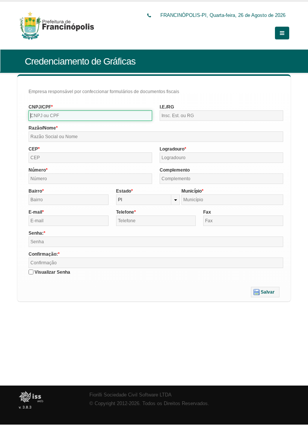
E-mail (35, 212)
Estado (123, 191)
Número (37, 170)
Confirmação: (43, 254)
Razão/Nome (42, 128)
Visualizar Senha (52, 272)
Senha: (36, 233)
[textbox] (90, 115)
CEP (33, 149)
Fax (207, 212)
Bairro (35, 191)
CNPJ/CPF (40, 107)
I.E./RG (167, 107)
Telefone (125, 212)
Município (191, 191)
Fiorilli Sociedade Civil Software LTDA (130, 395)
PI (120, 199)
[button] (265, 292)
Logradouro (172, 149)
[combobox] (148, 199)
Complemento (175, 170)
